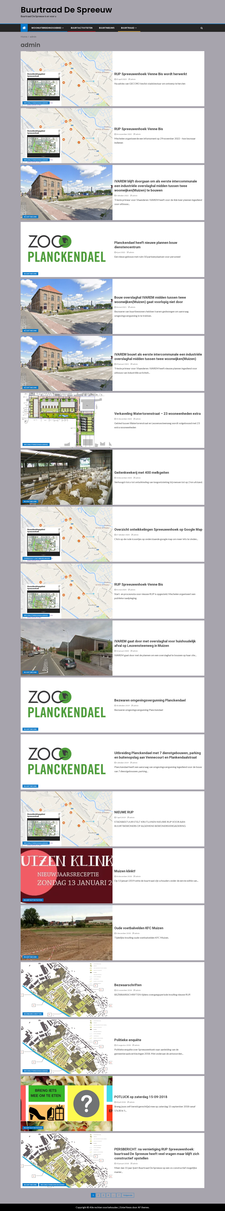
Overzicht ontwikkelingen (37, 558)
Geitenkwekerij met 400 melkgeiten (141, 472)
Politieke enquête (127, 1040)
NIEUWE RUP (124, 812)
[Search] (202, 28)
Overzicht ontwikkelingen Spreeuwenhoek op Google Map (158, 529)
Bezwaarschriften (33, 1014)
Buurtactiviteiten (81, 27)
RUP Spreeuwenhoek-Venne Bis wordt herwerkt (150, 74)
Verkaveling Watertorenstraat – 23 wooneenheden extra (157, 414)
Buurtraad (127, 27)
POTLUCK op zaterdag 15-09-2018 (140, 1097)
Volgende (127, 1195)
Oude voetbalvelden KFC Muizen (138, 928)
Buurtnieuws (106, 27)
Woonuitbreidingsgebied (46, 27)
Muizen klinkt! (124, 871)
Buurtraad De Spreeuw (66, 9)
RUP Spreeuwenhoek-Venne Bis (138, 129)
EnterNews (126, 1207)
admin (133, 79)
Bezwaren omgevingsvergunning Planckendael (150, 700)
